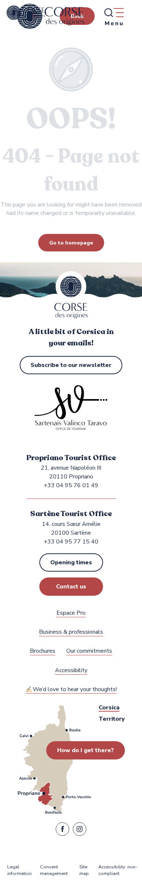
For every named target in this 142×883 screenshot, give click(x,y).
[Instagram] (79, 831)
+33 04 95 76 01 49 (71, 485)
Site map (84, 870)
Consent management (54, 870)
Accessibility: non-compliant (117, 870)
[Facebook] (62, 831)
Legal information (19, 870)
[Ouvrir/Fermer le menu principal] (113, 16)
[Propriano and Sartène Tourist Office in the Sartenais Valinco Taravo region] (50, 16)
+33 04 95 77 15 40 (71, 542)
